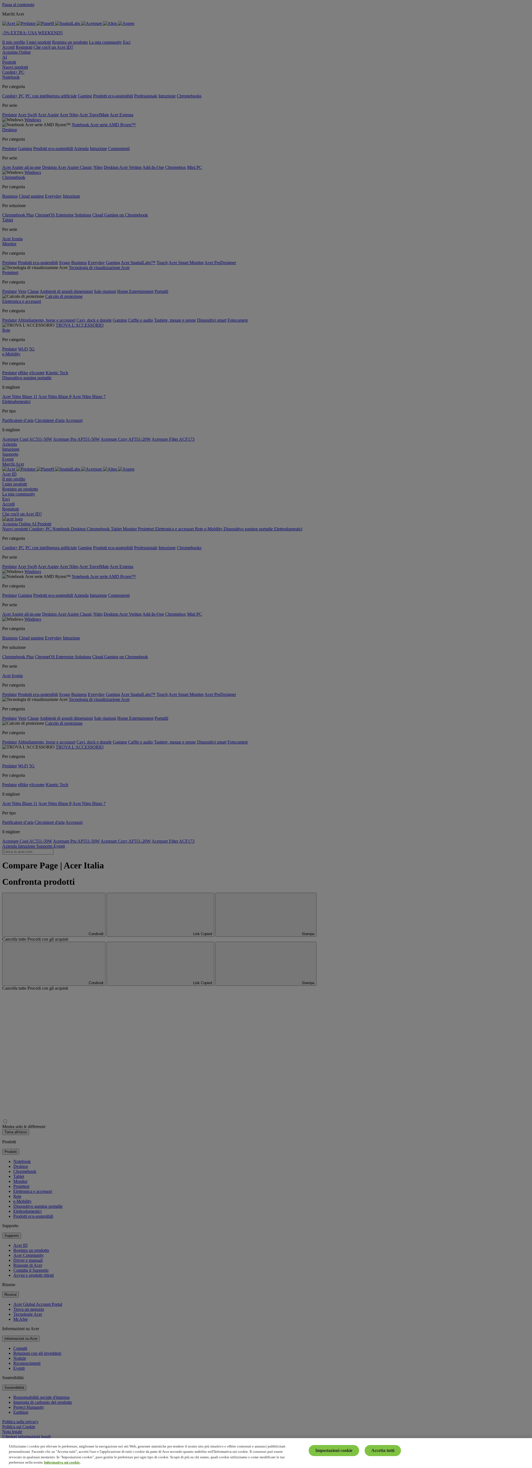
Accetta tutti (382, 1450)
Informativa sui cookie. (62, 1462)
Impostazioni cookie (333, 1450)
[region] (266, 1453)
